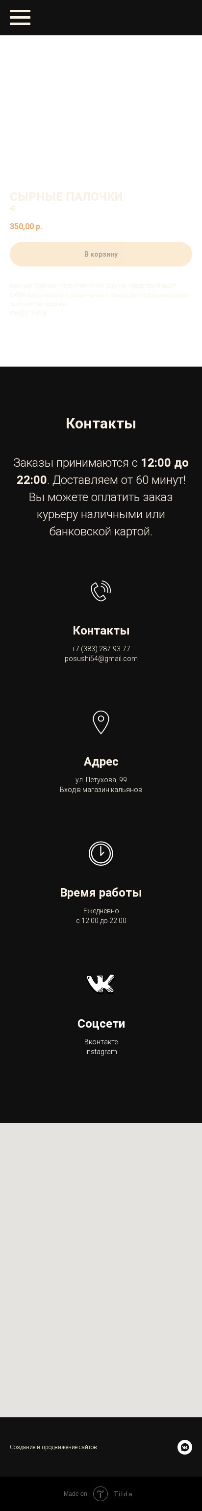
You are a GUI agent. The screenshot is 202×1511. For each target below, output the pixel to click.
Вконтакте (101, 1042)
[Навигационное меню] (20, 18)
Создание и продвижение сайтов (53, 1447)
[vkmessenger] (184, 1447)
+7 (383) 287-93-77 (101, 649)
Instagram (101, 1052)
